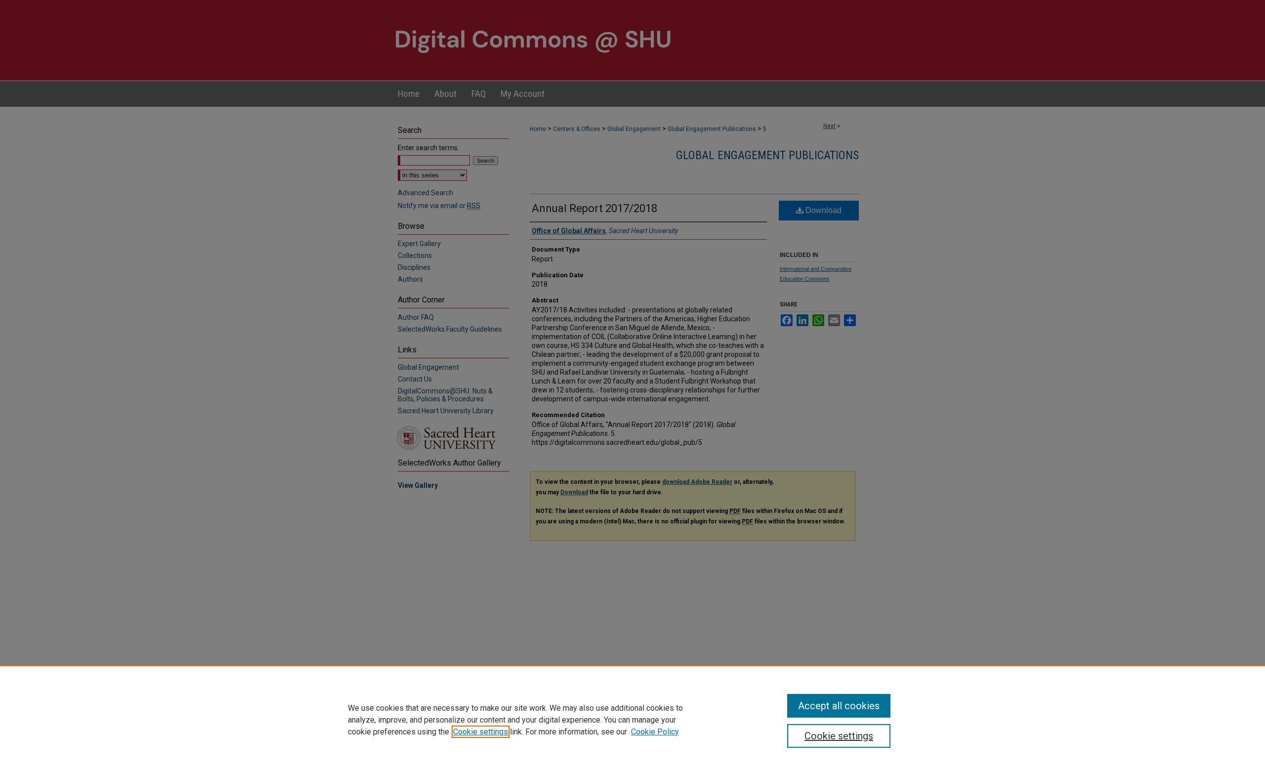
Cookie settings (480, 731)
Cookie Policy (655, 731)
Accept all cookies (839, 706)
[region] (632, 719)
